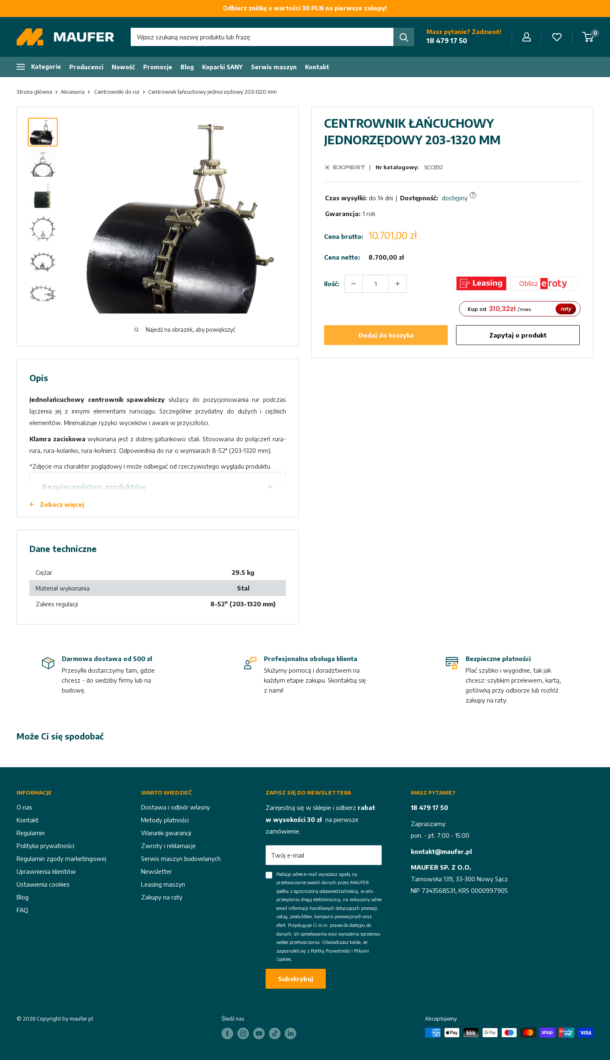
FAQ (22, 910)
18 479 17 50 (447, 40)
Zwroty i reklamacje (168, 845)
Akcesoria (73, 91)
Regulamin (31, 832)
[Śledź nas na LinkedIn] (290, 1033)
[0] (588, 37)
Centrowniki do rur (117, 91)
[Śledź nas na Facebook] (227, 1033)
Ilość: (331, 283)
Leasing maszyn (163, 884)
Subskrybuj (295, 978)
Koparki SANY (222, 67)
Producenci (86, 67)
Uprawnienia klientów (46, 871)
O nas (24, 807)
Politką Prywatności (330, 950)
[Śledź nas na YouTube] (259, 1033)
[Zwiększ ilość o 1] (397, 283)
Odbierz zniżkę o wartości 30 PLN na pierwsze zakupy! (305, 8)
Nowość (123, 67)
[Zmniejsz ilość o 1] (353, 283)
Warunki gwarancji (166, 832)
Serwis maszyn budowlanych (181, 858)
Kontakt (317, 67)
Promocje (157, 67)
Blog (187, 67)
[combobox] (262, 37)
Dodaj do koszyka (386, 335)
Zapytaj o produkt (518, 335)
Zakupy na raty (162, 897)
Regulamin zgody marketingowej (61, 858)
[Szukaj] (403, 37)
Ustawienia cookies (43, 884)
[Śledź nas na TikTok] (275, 1033)
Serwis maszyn (274, 67)
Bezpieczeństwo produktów (94, 486)
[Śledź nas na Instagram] (243, 1033)
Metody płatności (165, 820)
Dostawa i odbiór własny (175, 807)
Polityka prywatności (45, 845)
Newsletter (156, 871)
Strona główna (34, 91)
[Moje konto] (526, 36)
